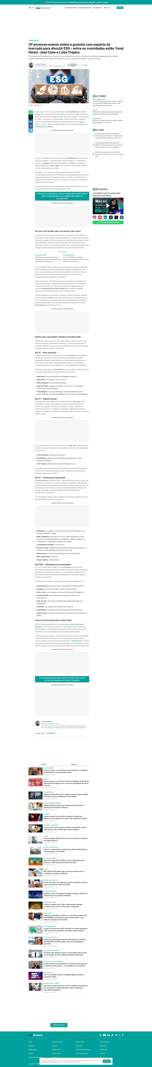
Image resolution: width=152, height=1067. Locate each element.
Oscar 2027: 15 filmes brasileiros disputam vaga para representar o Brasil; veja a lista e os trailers (76, 259)
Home (30, 1042)
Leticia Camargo (40, 64)
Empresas (31, 1045)
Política (54, 1045)
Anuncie (31, 1053)
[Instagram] (100, 1035)
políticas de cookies (75, 1062)
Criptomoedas (104, 1042)
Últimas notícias (57, 1042)
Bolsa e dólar (80, 1042)
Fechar (106, 1061)
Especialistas (32, 1049)
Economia (79, 1045)
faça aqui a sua (81, 124)
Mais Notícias (59, 1025)
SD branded (103, 1049)
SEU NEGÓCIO (97, 8)
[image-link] (35, 771)
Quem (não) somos (82, 1053)
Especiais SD (56, 1049)
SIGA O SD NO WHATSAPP (109, 222)
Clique (73, 641)
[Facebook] (123, 1035)
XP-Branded (50, 733)
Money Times (56, 1053)
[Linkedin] (108, 1035)
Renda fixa (103, 1045)
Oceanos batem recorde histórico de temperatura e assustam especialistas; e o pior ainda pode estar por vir (48, 259)
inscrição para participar (43, 126)
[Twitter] (120, 1035)
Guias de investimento (83, 1049)
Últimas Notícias (71, 8)
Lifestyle (55, 1057)
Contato (102, 1053)
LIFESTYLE (107, 8)
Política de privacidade (35, 1057)
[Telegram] (116, 1035)
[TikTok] (112, 1035)
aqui (77, 641)
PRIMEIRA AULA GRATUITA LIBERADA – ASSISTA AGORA (88, 2)
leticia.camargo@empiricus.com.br (50, 723)
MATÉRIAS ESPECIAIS (84, 8)
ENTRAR (120, 7)
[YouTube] (104, 1035)
